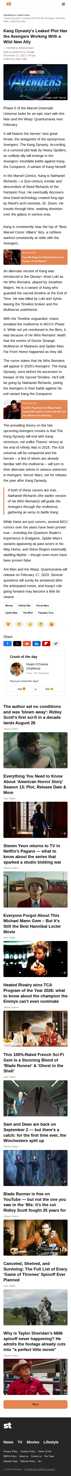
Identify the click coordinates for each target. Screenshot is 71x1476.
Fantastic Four (46, 613)
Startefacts (9, 15)
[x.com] (17, 643)
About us (23, 1456)
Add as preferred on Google (18, 52)
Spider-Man (11, 613)
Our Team (49, 1456)
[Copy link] (56, 643)
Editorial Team (10, 1461)
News (8, 1442)
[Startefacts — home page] (8, 4)
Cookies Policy (28, 1451)
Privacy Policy (10, 1451)
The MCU (28, 613)
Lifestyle (51, 1442)
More (35, 1404)
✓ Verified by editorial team (18, 47)
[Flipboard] (46, 643)
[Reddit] (27, 643)
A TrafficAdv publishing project (39, 1469)
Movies (9, 605)
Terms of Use (45, 1451)
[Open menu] (63, 4)
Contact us (36, 1456)
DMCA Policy (10, 1456)
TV (20, 1442)
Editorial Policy (27, 1461)
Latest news (23, 15)
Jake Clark (21, 58)
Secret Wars (42, 605)
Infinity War (24, 605)
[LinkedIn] (36, 643)
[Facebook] (7, 643)
